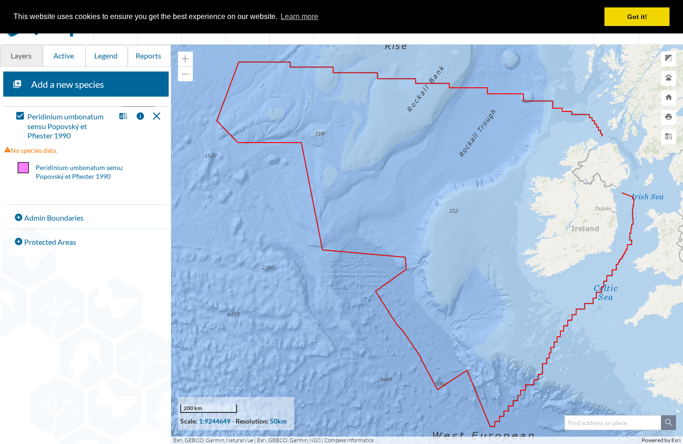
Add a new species (67, 84)
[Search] (668, 422)
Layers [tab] (21, 55)
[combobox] (613, 422)
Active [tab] (63, 55)
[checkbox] (64, 126)
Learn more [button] (299, 16)
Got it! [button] (637, 16)
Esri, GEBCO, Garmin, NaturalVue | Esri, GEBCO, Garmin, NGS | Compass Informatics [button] (273, 440)
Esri (676, 440)
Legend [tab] (106, 55)
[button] (122, 116)
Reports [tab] (148, 55)
